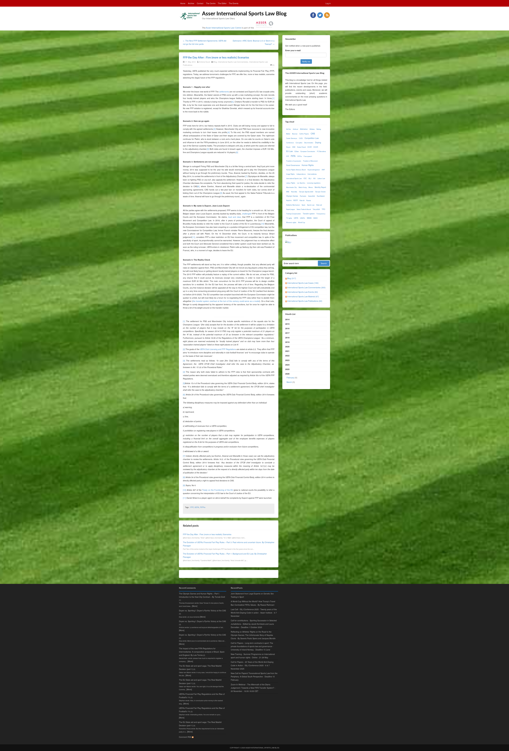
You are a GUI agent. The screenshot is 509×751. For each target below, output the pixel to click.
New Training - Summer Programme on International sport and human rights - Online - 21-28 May (253, 656)
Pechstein (303, 196)
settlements (224, 91)
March (289, 382)
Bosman (294, 134)
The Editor (222, 3)
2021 (287, 351)
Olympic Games (292, 196)
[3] (214, 129)
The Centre (211, 3)
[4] (229, 132)
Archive (191, 3)
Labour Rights (290, 183)
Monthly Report (320, 187)
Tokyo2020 (316, 209)
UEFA (196, 507)
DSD (293, 147)
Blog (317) (291, 278)
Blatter (288, 134)
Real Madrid (320, 196)
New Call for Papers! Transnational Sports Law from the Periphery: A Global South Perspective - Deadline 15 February (254, 676)
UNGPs (302, 218)
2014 (287, 319)
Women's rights (291, 222)
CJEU (301, 138)
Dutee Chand (301, 147)
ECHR (310, 147)
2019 (287, 342)
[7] (246, 176)
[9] (221, 193)
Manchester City (291, 187)
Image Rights (290, 174)
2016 (287, 328)
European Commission (307, 151)
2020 (287, 346)
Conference (290, 143)
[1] (273, 98)
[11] (193, 237)
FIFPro (202, 507)
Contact (200, 3)
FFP (191, 507)
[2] (232, 101)
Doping (318, 142)
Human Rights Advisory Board (296, 170)
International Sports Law (294, 178)
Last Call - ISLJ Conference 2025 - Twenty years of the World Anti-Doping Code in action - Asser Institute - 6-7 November (254, 612)
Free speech (308, 156)
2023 (287, 360)
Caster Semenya (291, 138)
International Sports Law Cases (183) (303, 283)
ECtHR (315, 147)
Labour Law (321, 178)
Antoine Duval (204, 62)
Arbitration (304, 129)
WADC (315, 218)
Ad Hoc (288, 129)
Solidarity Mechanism (293, 205)
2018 (287, 337)
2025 (287, 369)
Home (182, 3)
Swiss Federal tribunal (304, 209)
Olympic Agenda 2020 (306, 192)
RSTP (295, 200)
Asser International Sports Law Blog (244, 13)
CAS (313, 133)
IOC (305, 178)
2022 (287, 355)
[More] (194, 606)
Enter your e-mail (293, 50)
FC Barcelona (321, 151)
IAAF (323, 170)
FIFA (293, 156)
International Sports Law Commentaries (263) (306, 287)
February (290, 377)
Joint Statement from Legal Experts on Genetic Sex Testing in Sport (252, 595)
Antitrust (295, 129)
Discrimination (308, 143)
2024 (287, 364)
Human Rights (308, 165)
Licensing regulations (314, 183)
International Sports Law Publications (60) (304, 301)
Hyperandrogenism (314, 170)
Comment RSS (185, 737)
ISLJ (309, 178)
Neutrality (294, 192)
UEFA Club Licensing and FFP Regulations (218, 349)
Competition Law (312, 138)
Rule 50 (302, 200)
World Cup (301, 222)
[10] (262, 223)
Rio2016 (288, 200)
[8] (198, 186)
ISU (314, 178)
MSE (287, 192)
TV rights (289, 218)
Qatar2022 (311, 196)
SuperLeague (290, 209)
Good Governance (293, 165)
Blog (215, 62)
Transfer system (309, 213)
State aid (319, 205)
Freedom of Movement (310, 161)
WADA (309, 218)
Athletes (312, 129)
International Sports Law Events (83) (302, 292)
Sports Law (310, 205)
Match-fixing (303, 187)
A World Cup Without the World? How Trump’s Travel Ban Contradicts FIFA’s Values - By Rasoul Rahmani (253, 603)
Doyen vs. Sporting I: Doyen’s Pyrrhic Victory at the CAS (202, 610)
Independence (301, 174)
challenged (246, 213)
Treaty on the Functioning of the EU (217, 490)
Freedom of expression (293, 161)
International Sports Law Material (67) (303, 296)
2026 (291, 377)
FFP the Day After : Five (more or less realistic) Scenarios (216, 57)
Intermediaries (312, 174)
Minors (310, 187)
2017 (287, 333)
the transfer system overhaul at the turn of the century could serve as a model (226, 301)
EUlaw (297, 151)
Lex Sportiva (301, 183)
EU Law (289, 151)
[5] (208, 149)
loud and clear (234, 217)
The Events (233, 3)
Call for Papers (304, 134)
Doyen (288, 147)
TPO (323, 209)
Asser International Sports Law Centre (223, 28)
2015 (287, 324)
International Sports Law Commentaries (233, 62)
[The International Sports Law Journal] (288, 242)
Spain (303, 205)
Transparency (320, 214)
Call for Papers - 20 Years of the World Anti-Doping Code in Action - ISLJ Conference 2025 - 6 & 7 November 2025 (252, 665)
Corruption (299, 143)
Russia (308, 200)
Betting (319, 129)
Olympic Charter (320, 192)
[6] (237, 152)
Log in (328, 3)
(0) (273, 65)
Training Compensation (293, 214)
